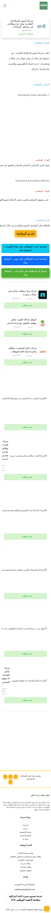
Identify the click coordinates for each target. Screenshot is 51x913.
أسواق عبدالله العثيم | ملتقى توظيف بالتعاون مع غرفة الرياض (22, 321)
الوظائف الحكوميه (25, 34)
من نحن (25, 828)
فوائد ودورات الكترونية (25, 860)
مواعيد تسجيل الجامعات (25, 853)
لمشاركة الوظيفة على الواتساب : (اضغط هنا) (25, 273)
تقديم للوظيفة (25, 233)
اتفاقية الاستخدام (25, 835)
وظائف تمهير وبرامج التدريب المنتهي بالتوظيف (25, 856)
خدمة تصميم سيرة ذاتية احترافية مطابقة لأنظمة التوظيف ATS (25, 898)
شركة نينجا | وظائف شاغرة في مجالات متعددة (22, 293)
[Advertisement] (25, 130)
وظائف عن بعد (25, 863)
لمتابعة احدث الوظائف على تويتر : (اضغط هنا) (25, 260)
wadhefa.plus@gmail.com (24, 889)
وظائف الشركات (25, 867)
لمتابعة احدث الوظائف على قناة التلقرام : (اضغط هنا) (25, 248)
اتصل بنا (25, 839)
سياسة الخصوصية (25, 832)
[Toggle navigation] (4, 5)
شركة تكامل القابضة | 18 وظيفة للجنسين (5, 675)
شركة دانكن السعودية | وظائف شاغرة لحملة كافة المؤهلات (22, 350)
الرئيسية (25, 825)
